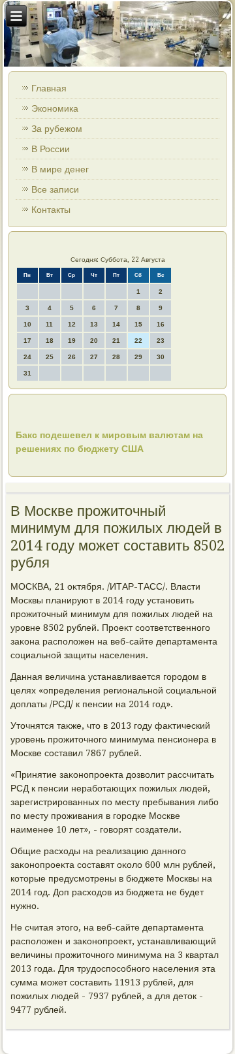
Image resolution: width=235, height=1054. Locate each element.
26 (72, 356)
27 (94, 356)
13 (94, 324)
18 (50, 340)
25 (50, 356)
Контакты (50, 209)
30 (160, 356)
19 (72, 340)
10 (27, 324)
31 (27, 373)
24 (27, 356)
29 (138, 356)
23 (160, 340)
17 (27, 340)
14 (116, 324)
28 (116, 356)
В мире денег (60, 169)
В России (50, 149)
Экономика (54, 108)
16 (160, 324)
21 (116, 340)
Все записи (55, 189)
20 (94, 340)
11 (49, 324)
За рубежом (56, 128)
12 (72, 324)
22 (138, 340)
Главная (49, 88)
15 (138, 324)
